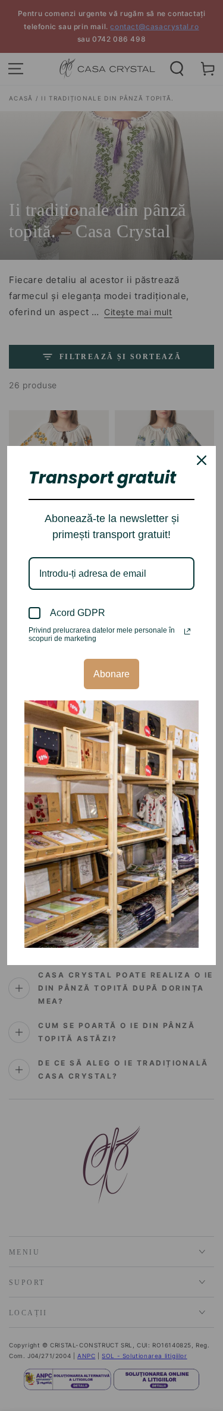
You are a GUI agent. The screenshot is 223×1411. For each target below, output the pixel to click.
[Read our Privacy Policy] (187, 631)
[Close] (201, 460)
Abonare (111, 674)
